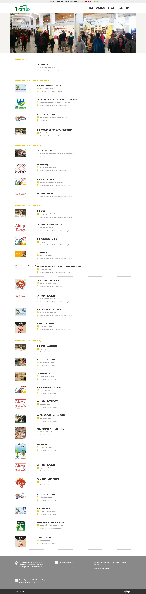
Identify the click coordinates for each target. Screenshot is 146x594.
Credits (22, 591)
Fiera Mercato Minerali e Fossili (50, 429)
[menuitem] (91, 8)
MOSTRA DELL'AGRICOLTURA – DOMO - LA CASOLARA (57, 99)
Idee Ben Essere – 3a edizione (49, 387)
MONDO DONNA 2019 (45, 193)
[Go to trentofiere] (22, 8)
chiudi (96, 1)
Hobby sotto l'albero (46, 323)
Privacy (17, 591)
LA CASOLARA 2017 (44, 373)
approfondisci (87, 1)
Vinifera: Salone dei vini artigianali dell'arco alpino (59, 266)
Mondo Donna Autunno (47, 296)
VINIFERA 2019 (42, 165)
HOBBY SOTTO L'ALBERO (46, 538)
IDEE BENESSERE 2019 (45, 179)
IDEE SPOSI (41, 211)
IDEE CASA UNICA (43, 508)
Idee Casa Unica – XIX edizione (49, 309)
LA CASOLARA (42, 253)
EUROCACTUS (42, 444)
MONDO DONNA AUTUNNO (47, 465)
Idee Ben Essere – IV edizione (48, 239)
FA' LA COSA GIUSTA (44, 151)
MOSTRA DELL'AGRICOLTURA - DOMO (51, 415)
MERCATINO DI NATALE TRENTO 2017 (51, 522)
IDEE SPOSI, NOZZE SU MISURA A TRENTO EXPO (54, 130)
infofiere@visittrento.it (66, 562)
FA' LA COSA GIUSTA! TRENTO (48, 280)
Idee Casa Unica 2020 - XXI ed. (49, 86)
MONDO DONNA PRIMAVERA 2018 (49, 225)
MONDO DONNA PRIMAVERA (47, 401)
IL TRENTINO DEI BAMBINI (46, 114)
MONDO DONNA (43, 65)
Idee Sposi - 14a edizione (47, 346)
